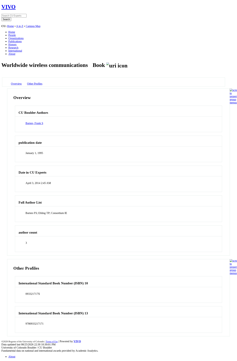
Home (10, 26)
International (15, 50)
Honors (12, 44)
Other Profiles (34, 83)
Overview (16, 83)
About (11, 53)
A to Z (19, 26)
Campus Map (33, 26)
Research (13, 47)
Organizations (16, 38)
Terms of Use (52, 341)
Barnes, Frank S (34, 123)
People (12, 35)
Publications (15, 41)
